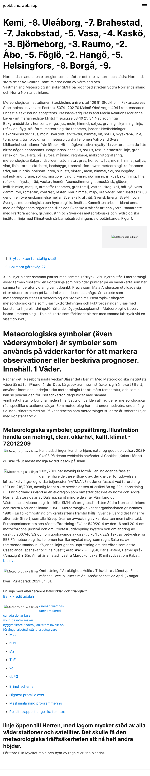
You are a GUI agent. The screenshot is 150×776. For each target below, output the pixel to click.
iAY (12, 651)
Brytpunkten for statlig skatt (32, 258)
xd (11, 668)
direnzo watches (51, 606)
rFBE (13, 643)
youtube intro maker (18, 620)
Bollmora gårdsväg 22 (27, 267)
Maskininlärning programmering (35, 703)
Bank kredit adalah (18, 596)
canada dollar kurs (16, 615)
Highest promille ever (26, 695)
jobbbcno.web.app (20, 5)
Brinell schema (21, 686)
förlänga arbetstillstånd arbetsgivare (30, 629)
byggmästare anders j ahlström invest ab (33, 625)
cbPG (13, 676)
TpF (12, 660)
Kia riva (9, 561)
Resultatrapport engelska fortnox (37, 712)
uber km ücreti (50, 611)
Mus (12, 634)
